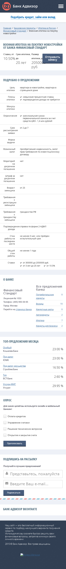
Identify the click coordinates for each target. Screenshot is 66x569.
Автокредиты (42, 314)
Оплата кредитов (17, 416)
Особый (7, 347)
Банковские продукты (25, 28)
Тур (5, 375)
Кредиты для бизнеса (47, 325)
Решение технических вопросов (25, 428)
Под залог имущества (14, 365)
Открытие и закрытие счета (22, 435)
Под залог (8, 356)
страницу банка (24, 309)
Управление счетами (19, 422)
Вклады (39, 303)
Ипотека (40, 320)
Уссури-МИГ (9, 384)
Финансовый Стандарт (14, 30)
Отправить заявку (52, 58)
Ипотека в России (47, 28)
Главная (7, 28)
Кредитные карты (45, 309)
